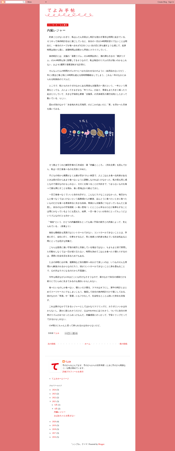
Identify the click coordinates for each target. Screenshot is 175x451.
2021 (54, 401)
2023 (54, 394)
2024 (54, 390)
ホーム (87, 344)
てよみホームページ (60, 379)
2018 (54, 429)
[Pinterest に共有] (76, 333)
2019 (54, 425)
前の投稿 (123, 344)
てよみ (68, 362)
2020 (54, 422)
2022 (54, 398)
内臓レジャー (59, 412)
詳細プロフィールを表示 (73, 372)
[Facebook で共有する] (73, 333)
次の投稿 (51, 344)
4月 (56, 409)
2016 (54, 437)
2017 (54, 433)
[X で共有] (71, 333)
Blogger (101, 444)
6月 (56, 405)
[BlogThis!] (68, 333)
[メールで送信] (66, 333)
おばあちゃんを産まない (64, 416)
